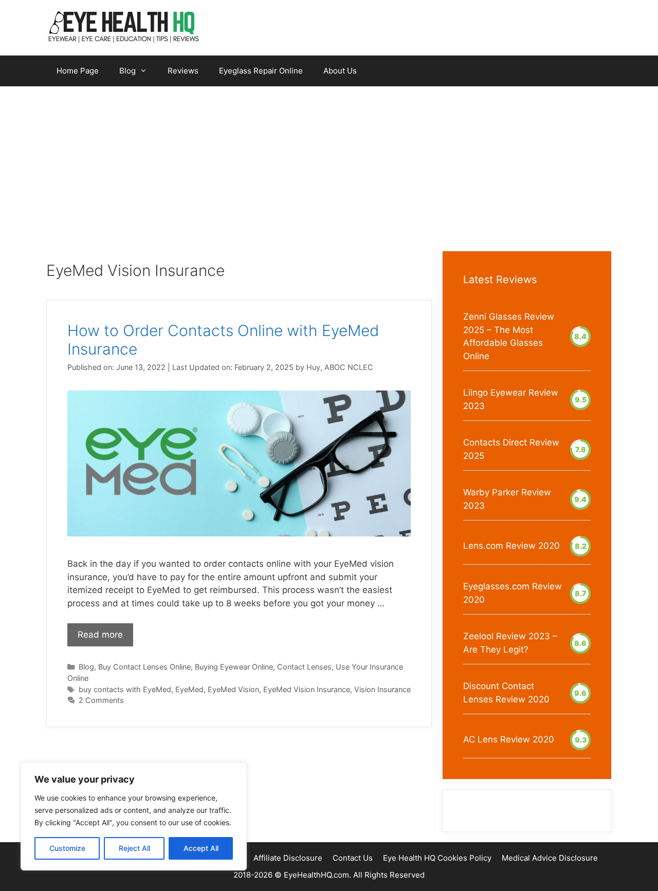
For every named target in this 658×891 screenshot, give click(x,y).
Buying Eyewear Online (234, 666)
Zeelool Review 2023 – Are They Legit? (510, 643)
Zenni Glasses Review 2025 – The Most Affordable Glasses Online (508, 336)
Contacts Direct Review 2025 (511, 449)
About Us (340, 71)
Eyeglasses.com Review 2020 (512, 593)
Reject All (134, 848)
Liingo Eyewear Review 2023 (510, 399)
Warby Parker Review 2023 (507, 499)
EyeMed (189, 689)
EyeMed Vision (233, 689)
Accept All (201, 848)
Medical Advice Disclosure (550, 858)
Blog (127, 71)
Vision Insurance (382, 689)
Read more (100, 634)
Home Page (78, 71)
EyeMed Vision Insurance (306, 689)
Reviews (183, 71)
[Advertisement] (329, 163)
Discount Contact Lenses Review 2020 (506, 692)
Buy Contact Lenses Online (144, 666)
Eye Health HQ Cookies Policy (437, 858)
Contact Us (353, 858)
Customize (67, 848)
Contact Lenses (304, 666)
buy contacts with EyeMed (125, 689)
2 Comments (101, 700)
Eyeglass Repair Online (261, 71)
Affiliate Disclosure (287, 858)
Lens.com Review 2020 (511, 546)
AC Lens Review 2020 (508, 739)
